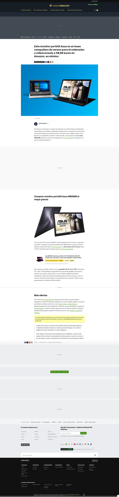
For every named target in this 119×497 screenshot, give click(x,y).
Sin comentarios (40, 62)
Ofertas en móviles (26, 10)
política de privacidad (79, 436)
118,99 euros (68, 138)
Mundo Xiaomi (24, 476)
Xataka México (24, 484)
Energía (36, 434)
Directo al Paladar (59, 467)
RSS (83, 444)
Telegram (97, 10)
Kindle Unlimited (76, 310)
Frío (40, 37)
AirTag (70, 37)
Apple (22, 436)
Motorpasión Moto (71, 469)
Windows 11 (50, 439)
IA (36, 37)
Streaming (23, 431)
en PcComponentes (66, 249)
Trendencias (80, 467)
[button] (43, 123)
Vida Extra (35, 469)
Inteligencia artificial (52, 436)
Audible (36, 313)
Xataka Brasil (24, 486)
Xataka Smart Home (24, 473)
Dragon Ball (50, 37)
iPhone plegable (46, 422)
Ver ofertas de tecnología (55, 342)
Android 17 (54, 422)
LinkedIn (88, 444)
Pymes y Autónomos (91, 469)
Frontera (44, 37)
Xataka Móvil (24, 469)
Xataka (22, 467)
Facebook (95, 10)
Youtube (74, 444)
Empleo (36, 439)
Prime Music (72, 304)
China (33, 37)
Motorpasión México (69, 485)
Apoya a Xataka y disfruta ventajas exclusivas (83, 449)
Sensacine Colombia (46, 487)
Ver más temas (25, 444)
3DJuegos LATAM (36, 484)
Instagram (77, 444)
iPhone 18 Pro (80, 422)
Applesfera (23, 471)
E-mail (52, 62)
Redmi (78, 37)
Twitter (48, 62)
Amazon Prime (49, 299)
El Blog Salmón (92, 467)
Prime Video (63, 304)
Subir (94, 460)
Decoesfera (80, 469)
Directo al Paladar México (59, 485)
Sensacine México (48, 484)
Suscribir (83, 433)
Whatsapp (57, 37)
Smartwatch (64, 37)
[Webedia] (95, 1)
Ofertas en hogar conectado (74, 10)
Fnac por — (69, 260)
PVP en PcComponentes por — (54, 260)
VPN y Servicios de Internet (41, 10)
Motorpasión (69, 467)
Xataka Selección (59, 5)
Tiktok (91, 444)
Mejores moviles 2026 (35, 422)
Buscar (95, 455)
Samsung (37, 436)
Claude (59, 422)
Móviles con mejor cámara (69, 422)
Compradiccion (81, 471)
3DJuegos (35, 467)
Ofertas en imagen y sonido (57, 10)
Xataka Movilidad (52, 434)
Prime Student (39, 308)
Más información (69, 495)
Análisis (36, 431)
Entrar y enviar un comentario (60, 371)
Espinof (45, 469)
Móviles (23, 434)
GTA (74, 37)
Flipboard (50, 62)
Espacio (49, 431)
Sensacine (46, 467)
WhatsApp (66, 444)
